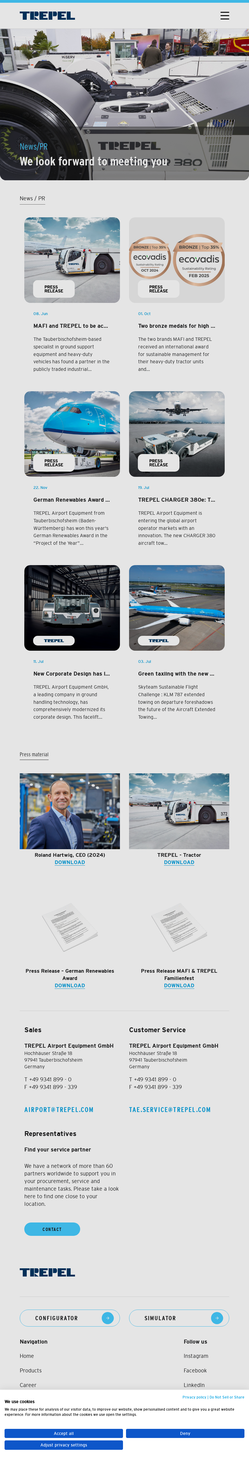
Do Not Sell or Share (227, 1397)
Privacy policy (194, 1397)
